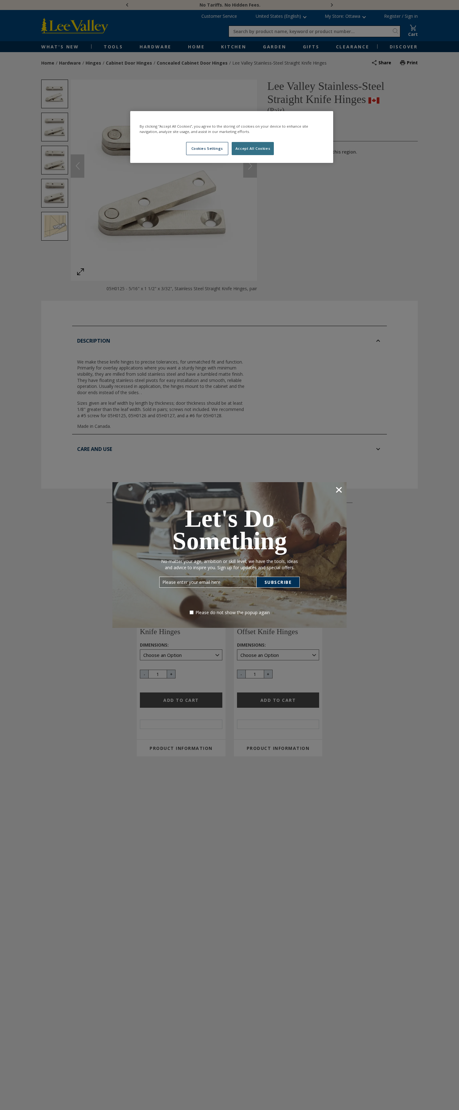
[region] (231, 137)
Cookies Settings (207, 148)
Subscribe (278, 582)
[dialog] (229, 555)
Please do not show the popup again (232, 612)
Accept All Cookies (252, 148)
